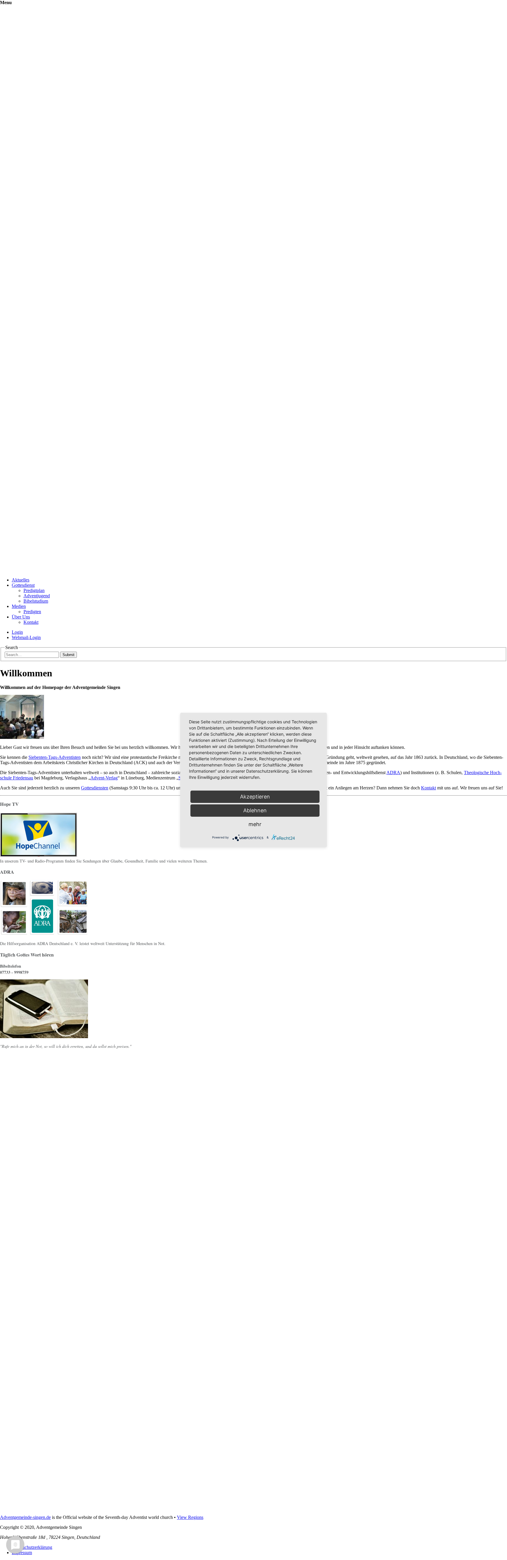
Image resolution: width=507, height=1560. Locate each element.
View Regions (190, 1517)
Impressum (22, 1552)
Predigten (32, 611)
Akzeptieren (255, 797)
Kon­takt (428, 787)
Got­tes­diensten (94, 787)
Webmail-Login (26, 637)
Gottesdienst (23, 585)
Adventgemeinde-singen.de (25, 1517)
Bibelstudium (35, 601)
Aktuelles (20, 579)
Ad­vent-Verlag (104, 777)
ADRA (393, 772)
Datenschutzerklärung (32, 1547)
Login (17, 632)
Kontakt (30, 622)
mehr (255, 824)
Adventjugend (36, 595)
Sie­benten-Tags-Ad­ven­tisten (54, 757)
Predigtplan (34, 590)
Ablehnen (255, 810)
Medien (19, 606)
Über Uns (21, 616)
